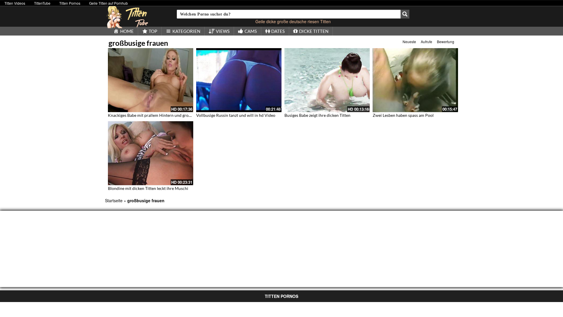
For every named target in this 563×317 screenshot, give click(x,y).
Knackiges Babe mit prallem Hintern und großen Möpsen (159, 115)
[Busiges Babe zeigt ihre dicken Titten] (327, 80)
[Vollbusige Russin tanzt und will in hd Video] (239, 80)
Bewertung (445, 41)
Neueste (409, 41)
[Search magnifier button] (405, 14)
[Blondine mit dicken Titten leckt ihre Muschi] (150, 153)
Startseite (114, 200)
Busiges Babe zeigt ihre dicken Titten (317, 115)
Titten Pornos (69, 3)
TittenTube (42, 3)
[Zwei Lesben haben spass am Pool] (415, 80)
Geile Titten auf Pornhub (108, 3)
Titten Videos (14, 3)
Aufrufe (426, 41)
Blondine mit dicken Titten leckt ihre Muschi (148, 188)
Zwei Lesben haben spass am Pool (403, 115)
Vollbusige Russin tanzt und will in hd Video (235, 115)
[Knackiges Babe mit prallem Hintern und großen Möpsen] (150, 80)
